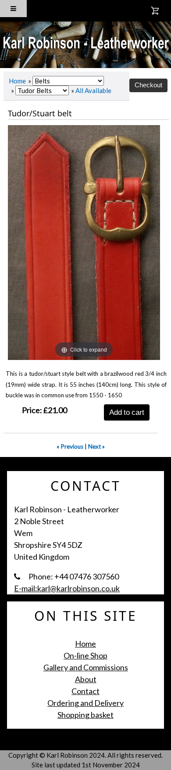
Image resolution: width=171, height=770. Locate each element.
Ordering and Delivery (85, 703)
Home (17, 81)
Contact (85, 691)
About (85, 679)
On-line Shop (85, 655)
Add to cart (126, 412)
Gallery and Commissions (85, 667)
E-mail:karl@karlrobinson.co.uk (67, 588)
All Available (93, 90)
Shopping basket (85, 715)
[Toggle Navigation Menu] (13, 8)
